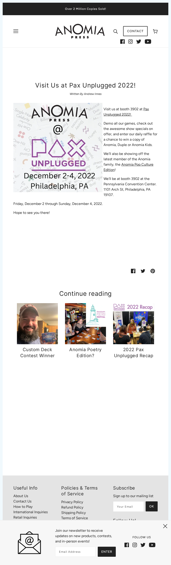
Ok (151, 506)
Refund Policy (72, 507)
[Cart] (155, 31)
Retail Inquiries (25, 517)
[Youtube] (148, 41)
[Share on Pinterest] (153, 270)
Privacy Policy (72, 502)
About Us (20, 496)
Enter (106, 552)
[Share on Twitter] (143, 270)
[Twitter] (138, 41)
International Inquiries (30, 512)
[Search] (115, 31)
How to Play (23, 507)
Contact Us (22, 501)
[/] (80, 31)
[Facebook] (122, 41)
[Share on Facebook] (133, 270)
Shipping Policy (73, 513)
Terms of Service (74, 518)
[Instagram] (130, 41)
